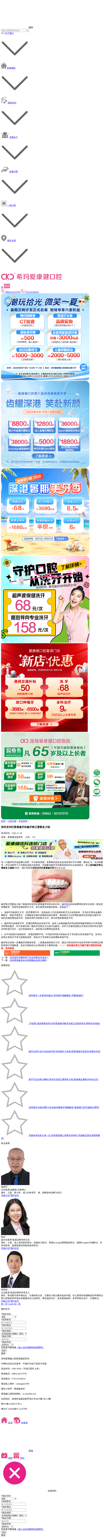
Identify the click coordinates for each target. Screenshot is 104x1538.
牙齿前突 (23, 821)
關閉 (31, 27)
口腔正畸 (12, 821)
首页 (3, 821)
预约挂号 (14, 1195)
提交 (4, 1351)
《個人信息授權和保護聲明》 (30, 1347)
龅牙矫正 (66, 904)
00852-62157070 (12, 292)
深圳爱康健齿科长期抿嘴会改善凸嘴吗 (28, 960)
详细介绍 (5, 1195)
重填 (3, 1353)
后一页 (17, 1304)
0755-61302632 (32, 292)
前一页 (4, 1304)
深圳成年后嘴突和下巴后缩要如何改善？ (29, 957)
